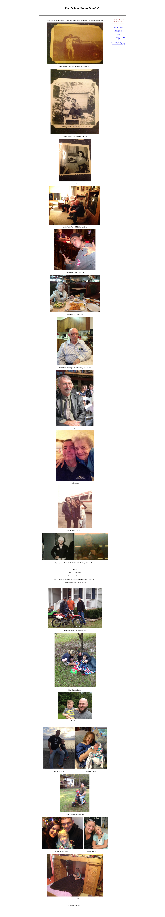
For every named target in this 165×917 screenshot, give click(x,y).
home (118, 34)
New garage (118, 31)
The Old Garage (118, 27)
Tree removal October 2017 (118, 38)
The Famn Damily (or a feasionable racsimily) (118, 43)
